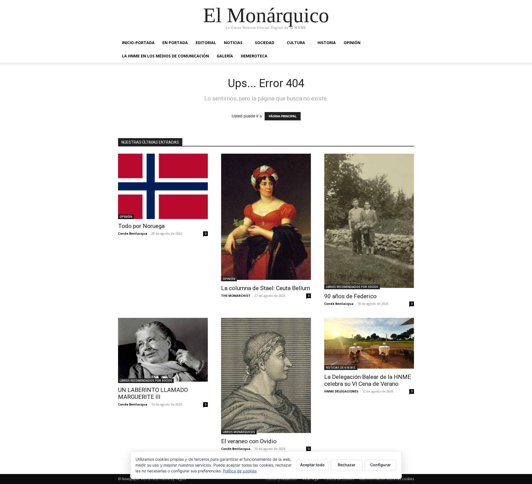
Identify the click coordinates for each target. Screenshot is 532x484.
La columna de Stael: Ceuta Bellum (265, 288)
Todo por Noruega (141, 226)
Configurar (380, 464)
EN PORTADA (175, 42)
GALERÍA (225, 56)
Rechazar (346, 464)
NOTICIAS (233, 42)
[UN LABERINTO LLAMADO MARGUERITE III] (163, 350)
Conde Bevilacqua (132, 233)
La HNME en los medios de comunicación (165, 56)
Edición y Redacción (281, 479)
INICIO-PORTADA (138, 42)
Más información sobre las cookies (386, 479)
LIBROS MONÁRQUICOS (239, 432)
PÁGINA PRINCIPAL (282, 116)
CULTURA (296, 42)
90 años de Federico (350, 296)
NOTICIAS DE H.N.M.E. (341, 367)
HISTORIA (327, 42)
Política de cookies (339, 479)
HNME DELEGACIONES (341, 391)
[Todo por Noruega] (163, 186)
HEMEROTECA (254, 56)
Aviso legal (310, 479)
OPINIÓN (352, 42)
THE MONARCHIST (235, 295)
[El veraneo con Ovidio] (266, 376)
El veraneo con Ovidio (249, 441)
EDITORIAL (206, 42)
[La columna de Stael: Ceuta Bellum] (266, 217)
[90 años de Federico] (369, 221)
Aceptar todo (312, 464)
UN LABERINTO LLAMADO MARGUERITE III (153, 393)
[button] (407, 43)
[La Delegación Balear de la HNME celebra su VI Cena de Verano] (369, 344)
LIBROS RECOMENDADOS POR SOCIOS (352, 287)
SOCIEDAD (264, 42)
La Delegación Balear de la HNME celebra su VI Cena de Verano (367, 380)
